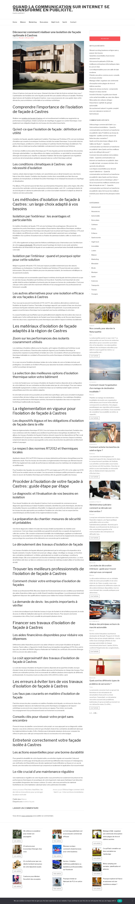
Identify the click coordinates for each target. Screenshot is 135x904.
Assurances (95, 211)
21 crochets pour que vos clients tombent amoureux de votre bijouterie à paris (32, 864)
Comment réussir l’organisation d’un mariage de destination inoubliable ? (103, 388)
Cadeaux (94, 224)
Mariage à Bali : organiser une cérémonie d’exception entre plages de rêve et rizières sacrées (103, 83)
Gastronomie (96, 238)
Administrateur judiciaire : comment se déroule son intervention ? (100, 508)
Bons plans (44, 22)
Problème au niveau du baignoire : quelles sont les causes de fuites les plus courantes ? (103, 135)
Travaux (94, 290)
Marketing (33, 22)
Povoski (21, 38)
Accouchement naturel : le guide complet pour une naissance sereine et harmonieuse (104, 111)
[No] (132, 901)
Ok (120, 901)
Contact (73, 22)
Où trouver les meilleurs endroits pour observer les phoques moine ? (104, 193)
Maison (23, 22)
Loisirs (93, 251)
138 (94, 713)
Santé (64, 22)
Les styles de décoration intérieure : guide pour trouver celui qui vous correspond (102, 568)
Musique (94, 272)
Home (15, 22)
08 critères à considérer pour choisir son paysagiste (31, 834)
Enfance (94, 233)
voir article (17, 841)
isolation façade (28, 802)
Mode (93, 268)
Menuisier (94, 264)
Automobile (95, 216)
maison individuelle (25, 245)
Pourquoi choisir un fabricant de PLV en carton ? (72, 881)
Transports (95, 285)
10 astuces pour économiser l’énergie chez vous (32, 849)
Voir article (57, 841)
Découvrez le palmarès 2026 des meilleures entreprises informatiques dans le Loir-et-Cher (104, 64)
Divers (93, 229)
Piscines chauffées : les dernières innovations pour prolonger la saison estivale (28, 792)
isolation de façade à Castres (32, 118)
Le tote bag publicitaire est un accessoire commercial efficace (72, 834)
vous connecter (27, 816)
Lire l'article (94, 356)
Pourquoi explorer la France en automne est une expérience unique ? (112, 881)
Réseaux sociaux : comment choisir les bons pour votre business (72, 849)
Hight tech (55, 22)
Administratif (96, 207)
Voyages (94, 294)
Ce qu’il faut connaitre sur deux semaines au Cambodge (112, 851)
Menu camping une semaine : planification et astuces (112, 866)
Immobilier (95, 246)
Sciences (94, 281)
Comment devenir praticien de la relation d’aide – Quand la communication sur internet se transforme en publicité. (103, 158)
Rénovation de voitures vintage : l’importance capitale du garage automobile (101, 103)
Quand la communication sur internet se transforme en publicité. (61, 8)
